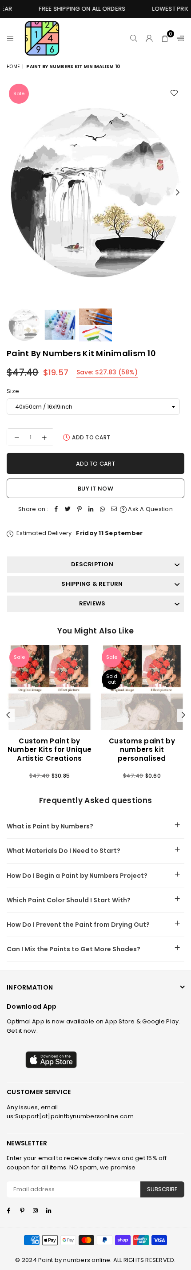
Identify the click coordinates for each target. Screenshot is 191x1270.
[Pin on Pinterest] (79, 509)
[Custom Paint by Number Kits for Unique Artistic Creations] (49, 687)
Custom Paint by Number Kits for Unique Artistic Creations (50, 749)
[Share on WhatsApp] (102, 509)
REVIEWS (92, 603)
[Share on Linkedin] (91, 509)
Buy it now (95, 488)
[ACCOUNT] (149, 38)
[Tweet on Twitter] (68, 509)
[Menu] (10, 38)
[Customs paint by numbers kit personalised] (141, 687)
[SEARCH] (134, 38)
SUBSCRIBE (162, 1189)
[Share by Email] (114, 509)
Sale (18, 93)
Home (13, 66)
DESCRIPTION (92, 564)
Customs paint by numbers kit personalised (142, 749)
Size (13, 391)
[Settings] (178, 38)
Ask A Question (150, 509)
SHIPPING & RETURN (92, 584)
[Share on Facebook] (56, 509)
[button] (165, 38)
